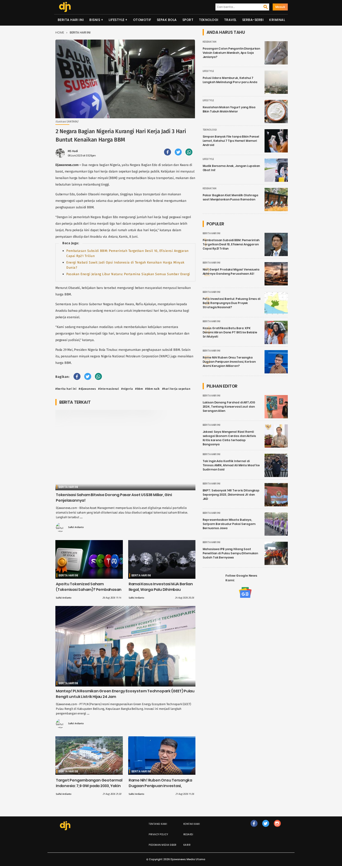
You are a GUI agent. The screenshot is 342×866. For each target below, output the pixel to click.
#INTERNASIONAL (108, 388)
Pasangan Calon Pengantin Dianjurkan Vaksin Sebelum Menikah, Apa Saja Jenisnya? (231, 53)
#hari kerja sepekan (176, 388)
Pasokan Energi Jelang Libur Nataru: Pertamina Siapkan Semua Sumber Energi (128, 274)
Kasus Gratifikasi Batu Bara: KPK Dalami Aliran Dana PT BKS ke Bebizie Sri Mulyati (230, 332)
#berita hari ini (65, 388)
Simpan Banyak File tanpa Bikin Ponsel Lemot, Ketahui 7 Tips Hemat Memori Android (231, 141)
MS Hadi (73, 151)
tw (265, 828)
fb (254, 828)
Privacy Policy (158, 834)
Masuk (280, 7)
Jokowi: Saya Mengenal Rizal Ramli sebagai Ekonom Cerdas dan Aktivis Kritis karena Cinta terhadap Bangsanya (229, 438)
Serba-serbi (253, 19)
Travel (230, 19)
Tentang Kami (158, 824)
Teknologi (208, 19)
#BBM (139, 388)
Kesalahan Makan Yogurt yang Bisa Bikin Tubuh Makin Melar (229, 109)
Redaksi (188, 834)
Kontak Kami (191, 824)
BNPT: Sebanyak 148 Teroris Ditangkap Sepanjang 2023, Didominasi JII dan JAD (231, 494)
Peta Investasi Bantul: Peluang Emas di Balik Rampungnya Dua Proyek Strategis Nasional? (231, 303)
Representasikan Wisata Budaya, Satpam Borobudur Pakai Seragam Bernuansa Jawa (229, 524)
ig (277, 828)
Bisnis (94, 19)
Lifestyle (116, 19)
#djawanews (87, 388)
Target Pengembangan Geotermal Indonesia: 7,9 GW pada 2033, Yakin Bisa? (89, 786)
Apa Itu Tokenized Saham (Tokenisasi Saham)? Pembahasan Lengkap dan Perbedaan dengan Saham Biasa (88, 592)
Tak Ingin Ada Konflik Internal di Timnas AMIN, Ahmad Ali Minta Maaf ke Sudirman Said (231, 465)
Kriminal (277, 19)
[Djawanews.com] (64, 7)
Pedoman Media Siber (162, 845)
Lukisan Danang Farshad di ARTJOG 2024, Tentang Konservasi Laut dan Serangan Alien (229, 406)
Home (59, 32)
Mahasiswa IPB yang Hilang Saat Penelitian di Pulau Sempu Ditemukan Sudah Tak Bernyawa (230, 553)
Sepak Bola (167, 19)
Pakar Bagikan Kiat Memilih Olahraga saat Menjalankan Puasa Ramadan (230, 197)
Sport (188, 19)
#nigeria (127, 388)
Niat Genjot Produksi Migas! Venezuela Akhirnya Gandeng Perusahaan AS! (231, 271)
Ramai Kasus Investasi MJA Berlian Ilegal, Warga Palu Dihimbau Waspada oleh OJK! (161, 589)
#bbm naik (152, 388)
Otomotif (142, 19)
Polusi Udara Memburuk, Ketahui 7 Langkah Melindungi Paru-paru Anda (230, 80)
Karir (187, 845)
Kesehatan (209, 42)
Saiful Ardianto (76, 527)
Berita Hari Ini (71, 19)
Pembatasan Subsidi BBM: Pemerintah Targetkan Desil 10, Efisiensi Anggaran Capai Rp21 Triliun (231, 244)
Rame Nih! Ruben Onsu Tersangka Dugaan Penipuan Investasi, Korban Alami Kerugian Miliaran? (160, 786)
